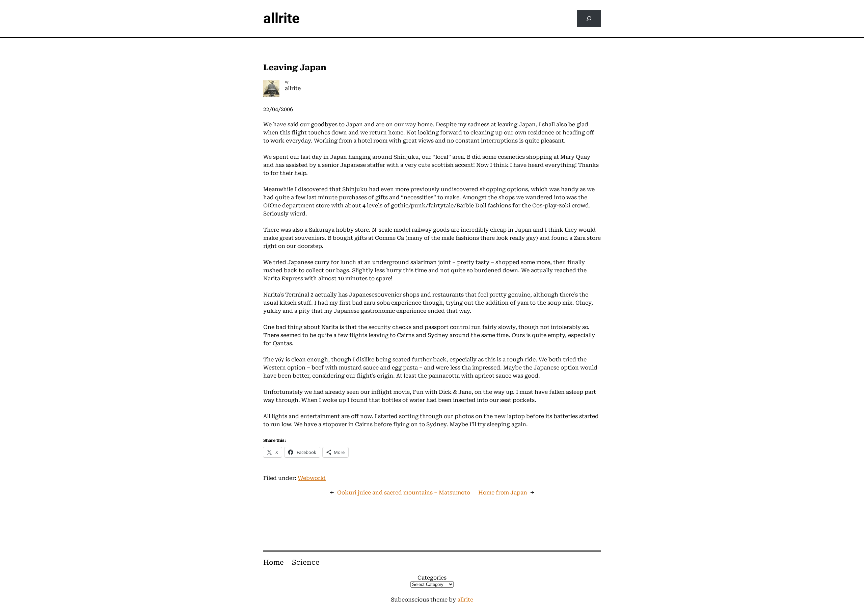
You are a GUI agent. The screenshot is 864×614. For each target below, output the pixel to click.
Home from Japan (502, 492)
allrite (281, 18)
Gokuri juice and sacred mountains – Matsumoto (403, 492)
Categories (432, 577)
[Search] (589, 18)
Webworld (312, 478)
